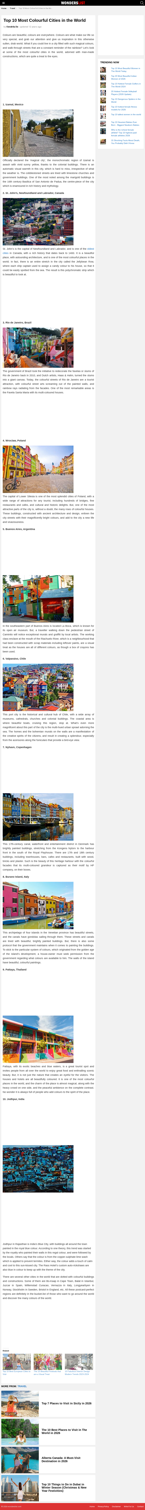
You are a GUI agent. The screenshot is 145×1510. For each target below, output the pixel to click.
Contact (140, 1506)
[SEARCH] (142, 3)
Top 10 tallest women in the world (126, 114)
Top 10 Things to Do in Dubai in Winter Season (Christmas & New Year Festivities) (64, 1487)
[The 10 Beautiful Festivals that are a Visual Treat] (48, 1362)
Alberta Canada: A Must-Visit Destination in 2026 (61, 1459)
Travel (22, 1386)
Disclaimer (116, 1506)
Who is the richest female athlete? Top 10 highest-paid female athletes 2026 (124, 133)
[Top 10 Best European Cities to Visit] (17, 1362)
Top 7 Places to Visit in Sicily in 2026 (66, 1403)
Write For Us (129, 1506)
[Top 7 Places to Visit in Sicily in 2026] (20, 1404)
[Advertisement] (48, 81)
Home (92, 1506)
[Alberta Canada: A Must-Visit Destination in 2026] (20, 1460)
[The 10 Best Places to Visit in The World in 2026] (20, 1432)
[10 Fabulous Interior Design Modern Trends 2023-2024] (79, 1362)
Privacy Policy (103, 1506)
